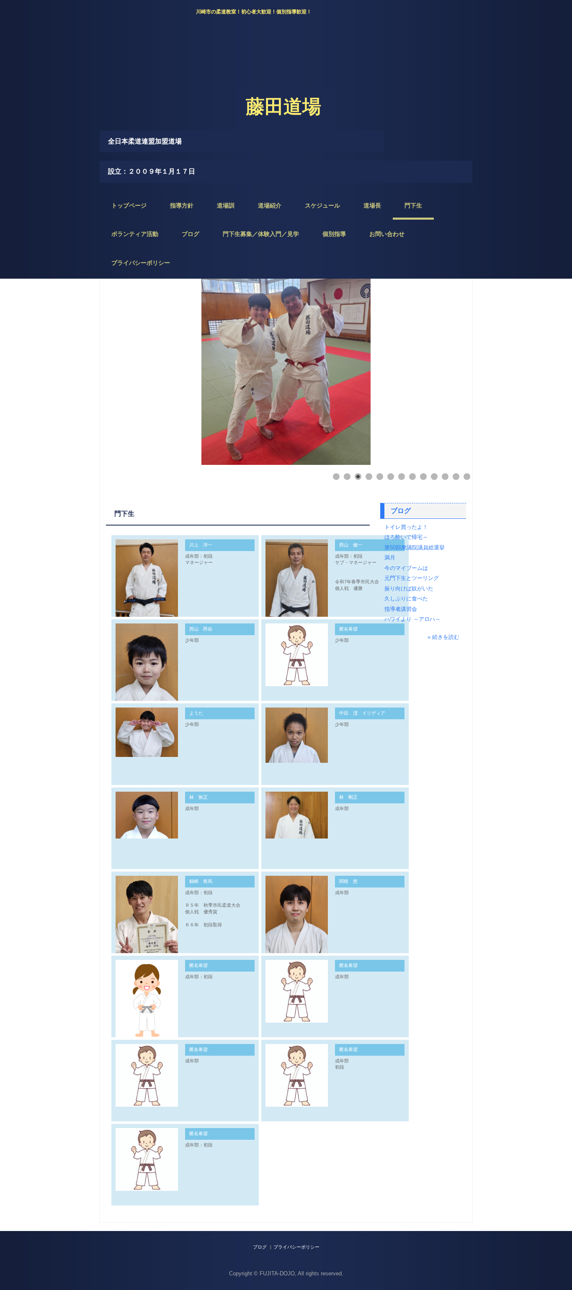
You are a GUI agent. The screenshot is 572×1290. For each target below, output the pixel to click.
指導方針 (181, 205)
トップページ (129, 205)
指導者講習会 (400, 609)
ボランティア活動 (134, 234)
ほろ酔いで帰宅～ (406, 537)
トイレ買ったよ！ (406, 527)
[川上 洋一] (147, 578)
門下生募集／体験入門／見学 (261, 234)
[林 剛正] (296, 815)
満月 (389, 557)
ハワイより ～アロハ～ (412, 619)
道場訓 (225, 205)
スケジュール (322, 205)
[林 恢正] (147, 815)
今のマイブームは (406, 568)
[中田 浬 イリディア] (296, 735)
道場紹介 (269, 205)
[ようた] (147, 732)
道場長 (372, 205)
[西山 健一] (296, 581)
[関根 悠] (296, 917)
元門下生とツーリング (411, 578)
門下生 (413, 205)
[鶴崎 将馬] (147, 925)
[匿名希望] (296, 654)
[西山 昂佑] (147, 664)
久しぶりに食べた (406, 598)
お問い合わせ (387, 234)
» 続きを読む (443, 637)
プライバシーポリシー (140, 262)
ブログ (190, 234)
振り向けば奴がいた (408, 588)
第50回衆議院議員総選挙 (414, 547)
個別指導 (334, 234)
